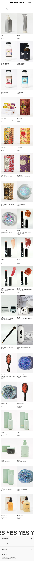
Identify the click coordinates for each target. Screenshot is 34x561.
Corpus (2, 432)
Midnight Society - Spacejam (7, 232)
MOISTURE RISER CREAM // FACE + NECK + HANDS (7, 319)
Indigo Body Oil (20, 64)
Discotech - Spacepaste (22, 489)
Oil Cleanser (19, 517)
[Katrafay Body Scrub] (9, 448)
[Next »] (5, 525)
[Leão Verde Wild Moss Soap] (25, 107)
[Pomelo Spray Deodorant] (25, 420)
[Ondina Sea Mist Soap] (9, 135)
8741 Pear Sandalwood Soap (23, 176)
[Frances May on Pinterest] (2, 554)
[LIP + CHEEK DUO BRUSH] (9, 334)
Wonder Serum (4, 517)
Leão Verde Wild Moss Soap (23, 120)
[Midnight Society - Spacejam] (9, 219)
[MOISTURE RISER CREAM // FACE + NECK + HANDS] (9, 305)
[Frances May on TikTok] (7, 554)
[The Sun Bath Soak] (9, 51)
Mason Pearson (4, 374)
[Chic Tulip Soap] (25, 135)
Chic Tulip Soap (20, 148)
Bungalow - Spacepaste (22, 376)
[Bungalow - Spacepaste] (25, 363)
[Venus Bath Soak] (9, 79)
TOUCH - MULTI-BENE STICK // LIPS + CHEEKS (7, 290)
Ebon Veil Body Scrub (21, 37)
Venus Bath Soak (4, 92)
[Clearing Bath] (25, 79)
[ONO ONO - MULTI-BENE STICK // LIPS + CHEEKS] (25, 276)
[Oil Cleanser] (25, 504)
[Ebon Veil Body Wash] (9, 23)
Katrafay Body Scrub (5, 461)
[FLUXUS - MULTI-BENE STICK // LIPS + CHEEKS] (25, 219)
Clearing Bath (20, 92)
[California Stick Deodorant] (9, 476)
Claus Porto (3, 118)
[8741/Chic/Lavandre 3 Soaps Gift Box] (9, 107)
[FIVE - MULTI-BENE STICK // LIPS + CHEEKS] (25, 247)
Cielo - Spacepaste (21, 204)
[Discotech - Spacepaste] (25, 476)
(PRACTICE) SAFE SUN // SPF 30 (24, 318)
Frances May (12, 557)
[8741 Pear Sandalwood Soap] (25, 163)
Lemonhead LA (20, 203)
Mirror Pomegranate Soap (6, 176)
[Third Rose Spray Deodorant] (9, 420)
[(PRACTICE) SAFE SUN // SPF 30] (25, 305)
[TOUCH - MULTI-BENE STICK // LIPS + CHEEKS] (9, 276)
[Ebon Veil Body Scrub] (25, 23)
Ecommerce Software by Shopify (8, 558)
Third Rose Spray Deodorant (7, 434)
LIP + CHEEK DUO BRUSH (7, 347)
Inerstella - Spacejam (5, 405)
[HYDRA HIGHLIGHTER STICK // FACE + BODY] (9, 247)
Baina (2, 35)
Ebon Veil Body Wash (5, 37)
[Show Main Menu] (2, 2)
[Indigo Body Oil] (25, 51)
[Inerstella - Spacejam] (9, 392)
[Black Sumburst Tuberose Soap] (9, 191)
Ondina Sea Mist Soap (5, 148)
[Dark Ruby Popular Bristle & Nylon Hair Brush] (25, 392)
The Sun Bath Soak (5, 64)
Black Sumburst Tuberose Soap (7, 204)
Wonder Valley (4, 515)
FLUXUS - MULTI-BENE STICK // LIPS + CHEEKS (24, 233)
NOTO (18, 230)
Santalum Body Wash (21, 461)
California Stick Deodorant (6, 489)
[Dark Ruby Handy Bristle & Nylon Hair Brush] (9, 363)
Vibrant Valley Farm (21, 63)
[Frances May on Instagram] (4, 554)
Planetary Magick (5, 63)
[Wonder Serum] (9, 504)
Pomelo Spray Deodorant (22, 434)
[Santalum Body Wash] (25, 448)
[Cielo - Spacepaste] (25, 191)
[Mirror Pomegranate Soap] (9, 163)
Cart (30, 3)
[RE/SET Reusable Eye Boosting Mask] (25, 334)
